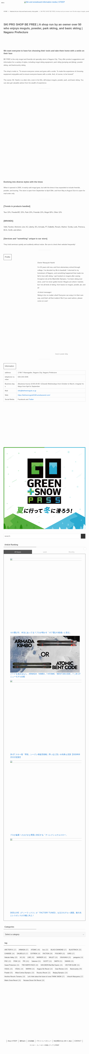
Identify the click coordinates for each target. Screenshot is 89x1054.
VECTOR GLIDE (72, 965)
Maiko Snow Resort (13, 980)
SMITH (58, 961)
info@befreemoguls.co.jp (27, 391)
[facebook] (38, 1030)
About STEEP (12, 1041)
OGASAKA (65, 957)
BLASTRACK (75, 950)
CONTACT (77, 1041)
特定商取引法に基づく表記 (63, 1041)
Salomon (36, 961)
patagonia (78, 957)
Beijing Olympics (60, 973)
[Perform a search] (83, 536)
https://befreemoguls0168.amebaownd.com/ (34, 395)
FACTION (47, 953)
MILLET (53, 957)
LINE (31, 957)
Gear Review (61, 969)
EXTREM (35, 953)
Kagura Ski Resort (44, 969)
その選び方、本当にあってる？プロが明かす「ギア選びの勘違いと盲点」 (40, 633)
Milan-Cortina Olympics (24, 973)
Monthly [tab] (72, 552)
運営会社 (23, 1041)
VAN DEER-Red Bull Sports (51, 965)
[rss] (50, 1030)
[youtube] (47, 1030)
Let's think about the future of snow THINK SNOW (46, 976)
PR (26, 961)
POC (8, 961)
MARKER (41, 957)
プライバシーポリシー (43, 1041)
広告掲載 (31, 1041)
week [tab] (45, 552)
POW (17, 961)
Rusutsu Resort (43, 973)
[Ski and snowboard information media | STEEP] (44, 3)
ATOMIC (35, 950)
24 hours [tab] (17, 552)
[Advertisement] (45, 1009)
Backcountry (76, 969)
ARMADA (23, 950)
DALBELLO (22, 953)
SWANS (69, 961)
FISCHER (60, 953)
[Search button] (86, 3)
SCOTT (47, 961)
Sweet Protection (12, 965)
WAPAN (30, 969)
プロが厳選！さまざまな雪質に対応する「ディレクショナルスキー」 (39, 835)
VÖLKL (19, 969)
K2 (22, 957)
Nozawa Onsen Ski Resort (33, 980)
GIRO (70, 953)
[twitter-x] (41, 1030)
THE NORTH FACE (30, 965)
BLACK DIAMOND (58, 950)
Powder (9, 973)
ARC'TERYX (10, 950)
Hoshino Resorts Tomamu (15, 976)
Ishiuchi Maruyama (75, 976)
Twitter (31, 399)
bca (45, 950)
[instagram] (44, 1030)
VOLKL (9, 969)
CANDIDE (9, 953)
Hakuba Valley (11, 957)
